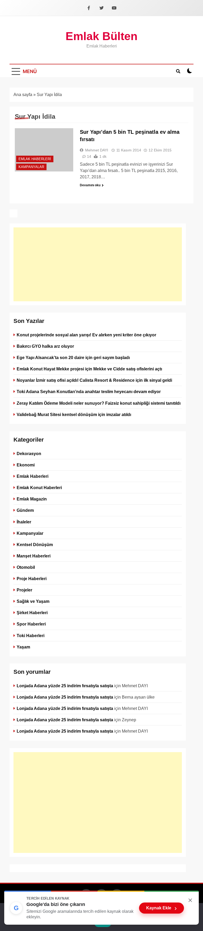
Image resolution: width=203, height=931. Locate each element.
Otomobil (26, 567)
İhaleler (24, 521)
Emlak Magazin (32, 498)
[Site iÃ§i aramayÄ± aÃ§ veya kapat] (178, 71)
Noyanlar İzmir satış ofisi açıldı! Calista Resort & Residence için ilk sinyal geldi (94, 380)
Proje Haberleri (32, 578)
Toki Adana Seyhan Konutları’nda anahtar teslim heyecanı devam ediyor (89, 391)
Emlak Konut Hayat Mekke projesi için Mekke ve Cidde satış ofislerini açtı (89, 368)
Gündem (25, 510)
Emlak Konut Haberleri (39, 487)
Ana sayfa (22, 94)
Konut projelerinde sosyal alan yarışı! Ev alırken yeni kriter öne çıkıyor (86, 334)
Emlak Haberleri (35, 159)
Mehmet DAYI (96, 150)
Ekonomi (26, 464)
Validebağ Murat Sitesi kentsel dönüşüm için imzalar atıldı (74, 414)
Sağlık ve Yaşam (33, 601)
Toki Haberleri (30, 635)
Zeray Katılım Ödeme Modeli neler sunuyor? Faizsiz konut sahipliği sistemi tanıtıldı (99, 403)
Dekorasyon (29, 453)
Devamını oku (90, 185)
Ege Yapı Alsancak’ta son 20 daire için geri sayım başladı (73, 357)
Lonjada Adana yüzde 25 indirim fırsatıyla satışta (65, 685)
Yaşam (23, 646)
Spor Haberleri (31, 624)
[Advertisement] (97, 264)
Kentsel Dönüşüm (35, 544)
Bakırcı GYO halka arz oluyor (45, 346)
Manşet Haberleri (33, 555)
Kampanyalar (31, 167)
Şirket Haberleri (32, 612)
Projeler (24, 590)
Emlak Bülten (101, 36)
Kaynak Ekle (161, 908)
